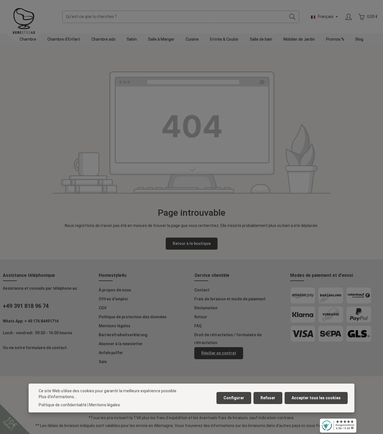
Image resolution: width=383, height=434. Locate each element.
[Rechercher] (292, 17)
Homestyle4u (112, 275)
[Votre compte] (348, 17)
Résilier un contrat (218, 353)
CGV (103, 308)
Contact (201, 290)
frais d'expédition (172, 418)
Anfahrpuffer (111, 353)
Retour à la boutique (192, 243)
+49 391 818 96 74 (26, 306)
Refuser (267, 398)
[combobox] (174, 17)
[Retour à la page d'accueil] (24, 21)
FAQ (198, 326)
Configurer (233, 398)
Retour (200, 317)
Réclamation (206, 308)
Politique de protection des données (133, 317)
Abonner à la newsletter (121, 344)
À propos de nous (115, 290)
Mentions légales (114, 326)
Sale (103, 361)
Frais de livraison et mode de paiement (230, 299)
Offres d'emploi (113, 299)
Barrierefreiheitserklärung (123, 335)
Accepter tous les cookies (316, 398)
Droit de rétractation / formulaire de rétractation (228, 339)
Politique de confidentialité (63, 405)
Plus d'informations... (58, 396)
